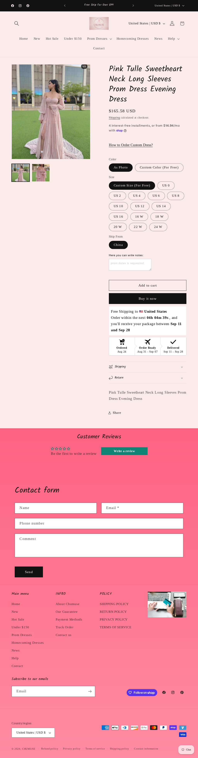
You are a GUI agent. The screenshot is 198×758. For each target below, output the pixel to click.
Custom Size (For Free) (132, 185)
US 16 (118, 216)
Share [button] (117, 413)
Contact (17, 666)
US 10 (118, 206)
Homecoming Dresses (28, 643)
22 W (138, 227)
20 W (118, 227)
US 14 (161, 206)
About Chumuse (67, 604)
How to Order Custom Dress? (131, 145)
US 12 (140, 206)
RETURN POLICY (113, 612)
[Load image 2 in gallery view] (41, 173)
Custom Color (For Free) (159, 167)
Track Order (65, 627)
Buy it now (148, 298)
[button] (17, 23)
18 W (159, 216)
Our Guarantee (67, 612)
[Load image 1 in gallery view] (21, 173)
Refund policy (49, 748)
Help (15, 658)
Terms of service (95, 748)
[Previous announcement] (65, 5)
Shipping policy (119, 748)
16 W (139, 216)
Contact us (64, 635)
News (16, 650)
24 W (158, 227)
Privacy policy (72, 748)
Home (16, 604)
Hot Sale (18, 619)
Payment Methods (69, 619)
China (118, 245)
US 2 (117, 195)
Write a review (124, 451)
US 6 (156, 195)
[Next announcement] (133, 5)
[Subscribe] (90, 691)
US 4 (137, 195)
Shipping (114, 117)
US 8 (175, 195)
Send (29, 572)
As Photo (121, 167)
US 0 (166, 185)
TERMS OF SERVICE (115, 627)
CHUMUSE (28, 748)
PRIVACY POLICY (114, 619)
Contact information (146, 748)
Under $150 (20, 627)
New (15, 612)
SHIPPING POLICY (114, 604)
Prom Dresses (22, 635)
